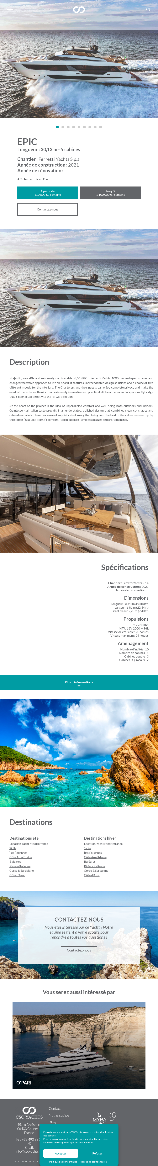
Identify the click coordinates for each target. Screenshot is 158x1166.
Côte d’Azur (17, 875)
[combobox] (33, 180)
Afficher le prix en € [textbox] (31, 179)
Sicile (12, 848)
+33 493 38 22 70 (32, 1141)
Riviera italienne (19, 866)
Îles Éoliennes (18, 852)
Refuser (97, 1153)
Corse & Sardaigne (21, 870)
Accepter (60, 1153)
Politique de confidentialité (63, 1161)
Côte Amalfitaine (20, 857)
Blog (52, 1122)
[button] (57, 127)
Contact (55, 1108)
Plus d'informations (79, 682)
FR (147, 9)
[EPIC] (79, 59)
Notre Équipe (59, 1115)
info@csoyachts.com (30, 1151)
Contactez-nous (47, 209)
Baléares (15, 861)
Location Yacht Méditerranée (28, 843)
